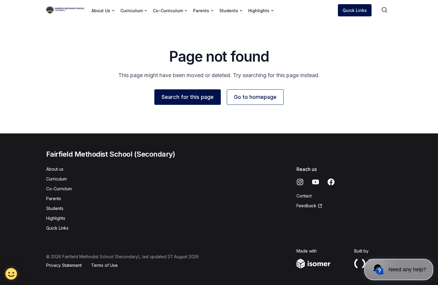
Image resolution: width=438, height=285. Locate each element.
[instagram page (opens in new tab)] (300, 182)
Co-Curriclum (59, 188)
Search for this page (187, 97)
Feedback (309, 206)
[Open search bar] (385, 10)
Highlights (55, 218)
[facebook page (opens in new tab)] (331, 182)
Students (54, 208)
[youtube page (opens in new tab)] (315, 182)
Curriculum (56, 178)
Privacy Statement (64, 265)
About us (54, 169)
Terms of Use (104, 265)
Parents (53, 198)
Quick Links (355, 10)
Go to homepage (255, 97)
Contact (304, 195)
